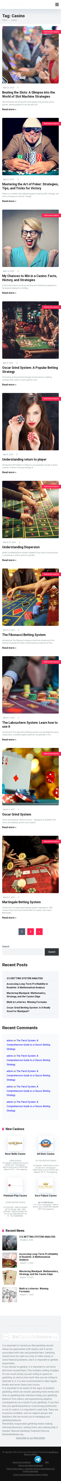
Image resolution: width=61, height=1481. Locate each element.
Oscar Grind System (16, 814)
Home (4, 20)
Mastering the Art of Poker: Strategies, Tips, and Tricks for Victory (30, 186)
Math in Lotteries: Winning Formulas (27, 1002)
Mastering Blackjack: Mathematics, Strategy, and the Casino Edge (26, 995)
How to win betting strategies (30, 1465)
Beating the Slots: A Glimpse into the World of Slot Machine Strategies (28, 94)
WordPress (53, 1452)
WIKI (47, 1462)
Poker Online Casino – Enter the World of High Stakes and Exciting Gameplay (30, 1470)
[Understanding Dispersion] (30, 509)
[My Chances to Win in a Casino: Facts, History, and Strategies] (30, 238)
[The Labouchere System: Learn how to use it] (30, 685)
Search (5, 946)
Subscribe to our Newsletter (30, 1438)
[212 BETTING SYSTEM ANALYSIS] (9, 1249)
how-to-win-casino (51, 32)
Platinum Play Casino (15, 1195)
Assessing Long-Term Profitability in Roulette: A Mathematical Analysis (27, 985)
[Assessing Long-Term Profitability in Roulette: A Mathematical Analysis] (9, 1266)
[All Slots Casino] (45, 1150)
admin (10, 1040)
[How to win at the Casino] (15, 4)
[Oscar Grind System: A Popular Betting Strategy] (30, 330)
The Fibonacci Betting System (24, 635)
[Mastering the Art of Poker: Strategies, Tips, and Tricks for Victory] (30, 146)
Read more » (9, 109)
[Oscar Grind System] (30, 776)
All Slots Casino (45, 1153)
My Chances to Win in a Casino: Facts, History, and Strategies (29, 278)
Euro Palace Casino (46, 1195)
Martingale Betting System (21, 902)
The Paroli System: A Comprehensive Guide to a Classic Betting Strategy (28, 1045)
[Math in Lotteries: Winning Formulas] (9, 1301)
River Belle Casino (15, 1153)
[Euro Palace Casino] (45, 1191)
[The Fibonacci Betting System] (30, 597)
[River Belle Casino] (15, 1150)
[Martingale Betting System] (30, 864)
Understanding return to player (24, 459)
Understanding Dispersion (21, 547)
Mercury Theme (30, 1454)
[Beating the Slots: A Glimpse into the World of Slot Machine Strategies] (30, 54)
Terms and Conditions (21, 1462)
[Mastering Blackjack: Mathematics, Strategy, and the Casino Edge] (9, 1284)
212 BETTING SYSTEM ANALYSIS (25, 978)
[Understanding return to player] (30, 421)
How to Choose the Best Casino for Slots (30, 1474)
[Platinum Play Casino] (15, 1191)
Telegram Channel (37, 1459)
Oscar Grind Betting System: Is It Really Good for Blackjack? (28, 1009)
